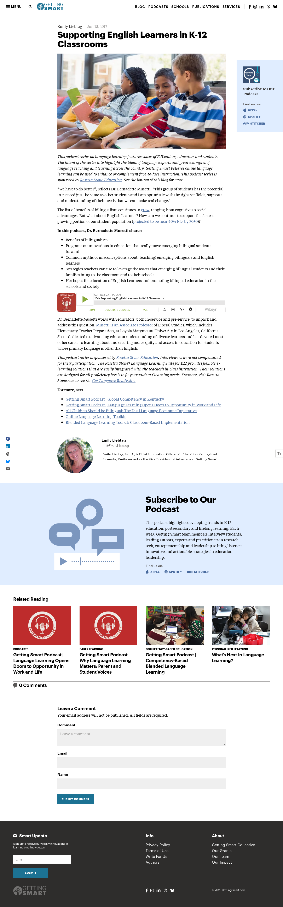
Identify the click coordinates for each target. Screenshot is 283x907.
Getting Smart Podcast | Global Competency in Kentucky (115, 399)
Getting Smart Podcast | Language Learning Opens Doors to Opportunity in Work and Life (143, 404)
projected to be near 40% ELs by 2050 (165, 221)
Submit (30, 872)
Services (231, 7)
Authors (153, 862)
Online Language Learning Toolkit (96, 416)
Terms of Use (157, 850)
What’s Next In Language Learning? (238, 657)
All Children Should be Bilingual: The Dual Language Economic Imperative (131, 410)
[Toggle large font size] (279, 453)
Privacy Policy (158, 844)
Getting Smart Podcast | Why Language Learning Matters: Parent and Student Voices (105, 663)
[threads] (268, 6)
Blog (140, 7)
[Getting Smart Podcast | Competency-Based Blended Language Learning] (175, 625)
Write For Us (156, 856)
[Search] (30, 6)
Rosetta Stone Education (101, 179)
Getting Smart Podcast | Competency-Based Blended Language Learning (171, 663)
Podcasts (158, 7)
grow (145, 209)
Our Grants (222, 850)
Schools (180, 7)
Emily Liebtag (69, 26)
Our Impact (222, 862)
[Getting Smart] (50, 6)
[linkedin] (261, 7)
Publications (205, 7)
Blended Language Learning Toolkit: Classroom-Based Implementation (128, 422)
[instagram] (255, 7)
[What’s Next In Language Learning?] (241, 625)
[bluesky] (275, 7)
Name (62, 774)
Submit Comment (75, 799)
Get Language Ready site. (113, 380)
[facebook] (250, 7)
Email (62, 753)
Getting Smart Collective (233, 844)
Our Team (220, 856)
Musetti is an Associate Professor (124, 324)
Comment (66, 725)
